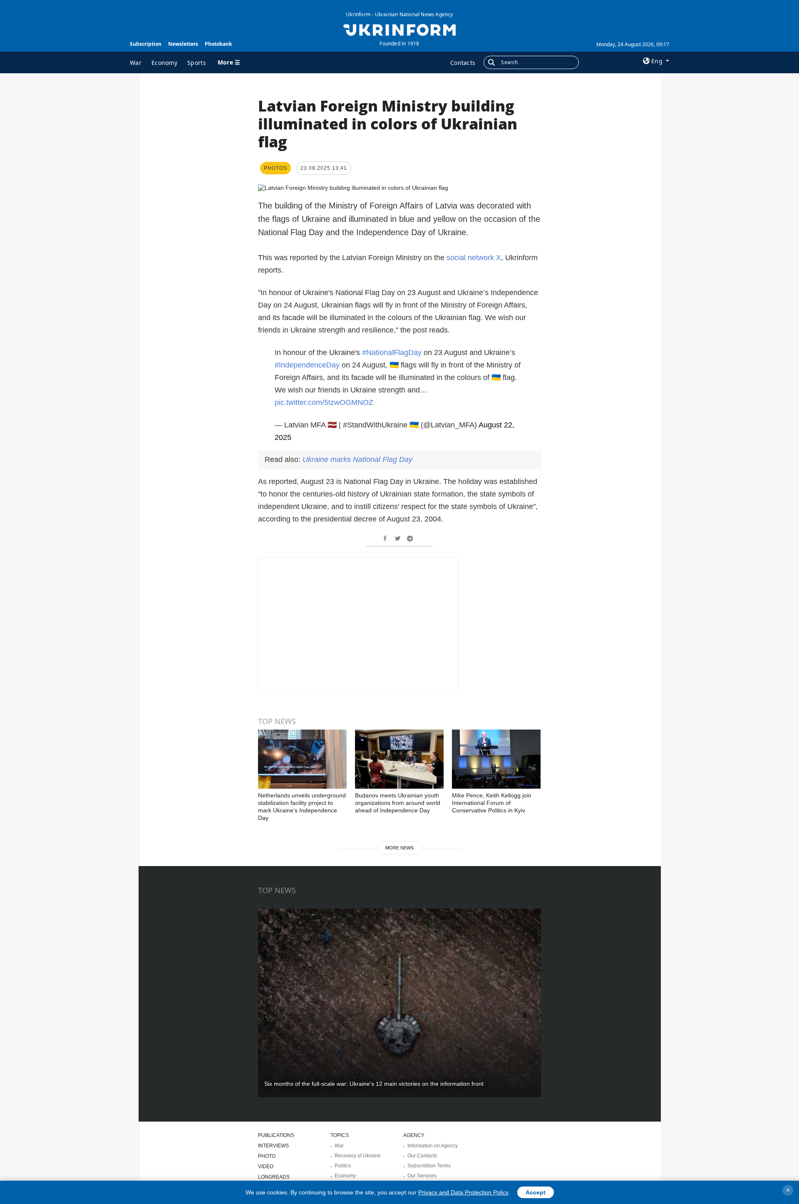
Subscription (145, 43)
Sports (196, 63)
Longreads (274, 1177)
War (135, 63)
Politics (343, 1166)
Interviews (273, 1146)
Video (265, 1166)
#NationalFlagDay (392, 352)
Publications (276, 1135)
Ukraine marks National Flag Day (357, 459)
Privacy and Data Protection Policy (463, 1192)
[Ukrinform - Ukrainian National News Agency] (399, 29)
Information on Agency (432, 1146)
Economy (164, 63)
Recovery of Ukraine (358, 1156)
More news (399, 847)
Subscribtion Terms (429, 1166)
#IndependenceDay (307, 365)
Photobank (218, 43)
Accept (536, 1192)
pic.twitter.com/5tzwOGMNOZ (324, 402)
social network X (474, 257)
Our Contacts (422, 1156)
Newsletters (183, 43)
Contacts (462, 63)
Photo (266, 1156)
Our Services (422, 1176)
